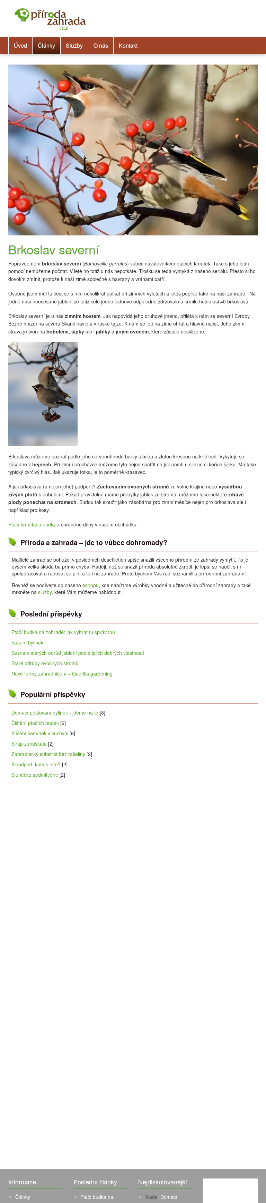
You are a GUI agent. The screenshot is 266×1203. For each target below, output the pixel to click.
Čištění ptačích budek (35, 722)
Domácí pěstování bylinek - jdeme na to (54, 712)
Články (46, 45)
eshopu (90, 585)
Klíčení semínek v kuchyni (39, 733)
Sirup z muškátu (29, 743)
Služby (74, 45)
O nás (101, 45)
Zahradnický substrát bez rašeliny (48, 753)
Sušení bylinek (27, 642)
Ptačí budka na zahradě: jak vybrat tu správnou (63, 632)
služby (45, 592)
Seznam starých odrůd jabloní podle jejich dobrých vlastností (77, 652)
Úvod (20, 45)
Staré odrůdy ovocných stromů (45, 663)
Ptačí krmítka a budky (32, 524)
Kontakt (128, 45)
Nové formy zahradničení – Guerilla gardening (62, 673)
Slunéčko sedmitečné (34, 774)
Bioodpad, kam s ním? (36, 764)
